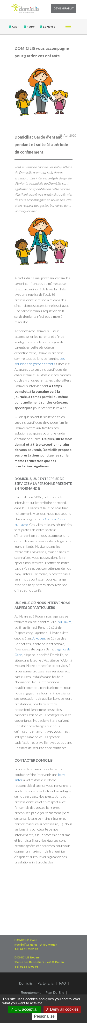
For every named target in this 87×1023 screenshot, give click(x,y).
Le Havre (48, 26)
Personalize (44, 1016)
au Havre (21, 525)
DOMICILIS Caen (25, 940)
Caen (15, 26)
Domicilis (26, 983)
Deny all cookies (64, 1009)
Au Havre (65, 622)
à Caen (48, 519)
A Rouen (38, 638)
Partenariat (45, 983)
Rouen (31, 26)
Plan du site (54, 992)
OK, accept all (26, 1009)
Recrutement (31, 992)
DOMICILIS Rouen (26, 957)
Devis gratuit (64, 8)
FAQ (62, 983)
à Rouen (60, 519)
